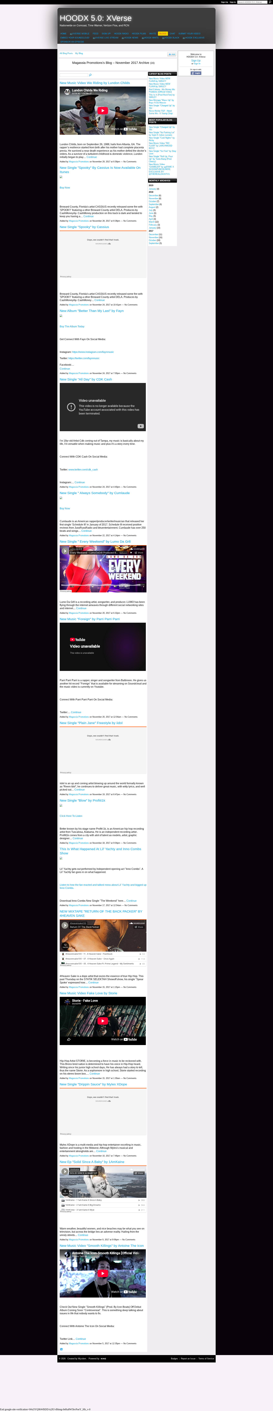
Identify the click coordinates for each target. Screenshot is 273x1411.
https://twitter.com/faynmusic (84, 358)
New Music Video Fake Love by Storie (88, 993)
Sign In (233, 2)
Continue (92, 157)
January (152, 189)
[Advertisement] (136, 1385)
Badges (174, 1358)
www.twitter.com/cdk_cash (83, 469)
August (152, 207)
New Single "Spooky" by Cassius (84, 227)
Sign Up (224, 2)
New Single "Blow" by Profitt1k (82, 800)
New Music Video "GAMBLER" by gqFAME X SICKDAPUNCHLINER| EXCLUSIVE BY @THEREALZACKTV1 (161, 169)
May (151, 216)
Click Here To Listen (71, 816)
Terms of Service (206, 1358)
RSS (61, 1349)
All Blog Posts (66, 53)
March (152, 222)
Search (270, 2)
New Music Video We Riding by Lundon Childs (95, 83)
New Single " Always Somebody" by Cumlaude (95, 493)
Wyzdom (82, 1358)
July (151, 210)
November (153, 198)
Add (173, 54)
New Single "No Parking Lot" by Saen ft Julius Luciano (162, 133)
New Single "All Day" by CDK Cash (86, 379)
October (152, 201)
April (151, 219)
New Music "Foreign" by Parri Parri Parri (90, 619)
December (153, 195)
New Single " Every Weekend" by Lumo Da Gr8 (95, 541)
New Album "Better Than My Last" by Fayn (92, 311)
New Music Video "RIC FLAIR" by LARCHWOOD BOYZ (160, 145)
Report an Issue (188, 1358)
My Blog (79, 53)
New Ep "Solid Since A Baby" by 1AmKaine (92, 1162)
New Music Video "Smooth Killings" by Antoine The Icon (102, 1245)
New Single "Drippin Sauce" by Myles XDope (93, 1084)
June (151, 213)
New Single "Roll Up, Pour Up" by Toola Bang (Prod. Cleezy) (161, 158)
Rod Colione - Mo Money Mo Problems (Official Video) (162, 90)
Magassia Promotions (79, 161)
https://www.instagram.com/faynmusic (93, 352)
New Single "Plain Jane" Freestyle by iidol (91, 723)
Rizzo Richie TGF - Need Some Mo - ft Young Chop (161, 112)
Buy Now (65, 187)
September (154, 204)
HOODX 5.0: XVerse (96, 18)
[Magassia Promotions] (64, 69)
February (153, 225)
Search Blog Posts (90, 75)
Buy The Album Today (72, 326)
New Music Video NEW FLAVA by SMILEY (159, 79)
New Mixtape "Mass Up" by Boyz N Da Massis (161, 101)
